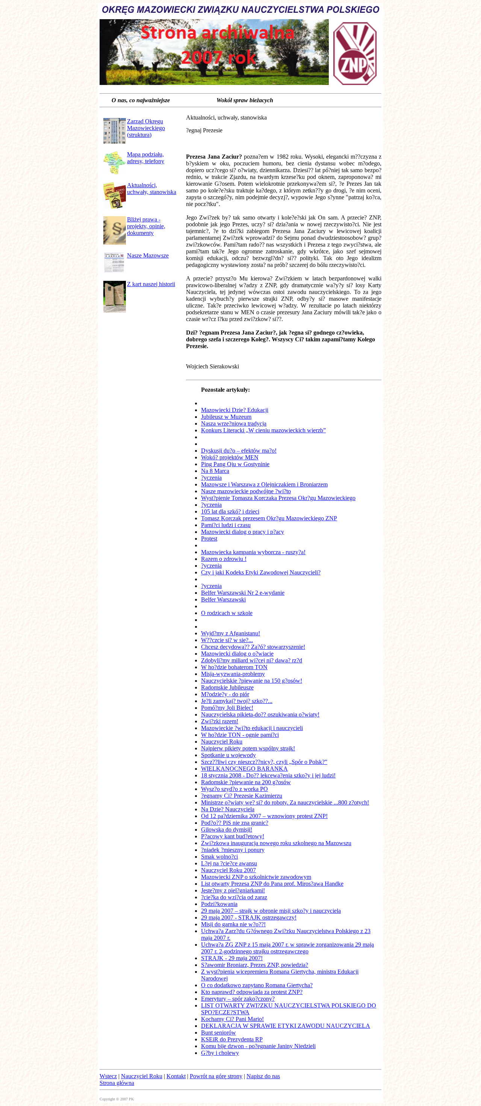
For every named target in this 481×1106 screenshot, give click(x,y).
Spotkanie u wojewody (228, 755)
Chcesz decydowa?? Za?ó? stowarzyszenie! (253, 647)
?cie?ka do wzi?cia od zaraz (234, 897)
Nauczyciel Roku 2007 (228, 870)
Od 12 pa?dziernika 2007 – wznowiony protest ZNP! (264, 816)
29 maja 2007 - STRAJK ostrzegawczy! (248, 917)
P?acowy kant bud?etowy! (232, 836)
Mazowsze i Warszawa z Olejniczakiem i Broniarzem (264, 484)
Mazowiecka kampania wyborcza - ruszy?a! (253, 552)
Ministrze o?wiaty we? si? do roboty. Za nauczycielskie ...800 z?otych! (285, 802)
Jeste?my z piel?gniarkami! (233, 890)
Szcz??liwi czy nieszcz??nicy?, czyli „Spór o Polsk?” (264, 762)
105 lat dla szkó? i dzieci (230, 511)
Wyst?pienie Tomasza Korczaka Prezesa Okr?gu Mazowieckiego (278, 498)
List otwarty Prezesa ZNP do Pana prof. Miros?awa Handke (272, 883)
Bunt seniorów (218, 1032)
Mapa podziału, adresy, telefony (145, 157)
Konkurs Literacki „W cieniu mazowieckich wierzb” (263, 430)
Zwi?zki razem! (219, 721)
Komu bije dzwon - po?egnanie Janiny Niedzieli (258, 1046)
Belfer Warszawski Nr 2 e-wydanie (242, 592)
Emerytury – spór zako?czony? (238, 998)
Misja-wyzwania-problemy (233, 674)
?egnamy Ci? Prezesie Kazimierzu (241, 795)
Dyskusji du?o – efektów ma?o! (239, 450)
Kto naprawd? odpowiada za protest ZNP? (252, 992)
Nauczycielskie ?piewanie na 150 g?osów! (251, 680)
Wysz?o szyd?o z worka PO (234, 789)
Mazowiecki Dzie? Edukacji (234, 410)
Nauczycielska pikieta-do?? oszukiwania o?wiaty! (260, 714)
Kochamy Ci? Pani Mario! (232, 1019)
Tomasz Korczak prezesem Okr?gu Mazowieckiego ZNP (269, 518)
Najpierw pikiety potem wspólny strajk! (248, 748)
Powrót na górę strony (216, 1076)
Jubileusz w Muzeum (226, 417)
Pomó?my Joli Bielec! (227, 708)
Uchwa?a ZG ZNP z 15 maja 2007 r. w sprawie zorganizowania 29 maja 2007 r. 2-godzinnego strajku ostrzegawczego (287, 947)
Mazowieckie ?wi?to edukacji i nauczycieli (252, 728)
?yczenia (211, 477)
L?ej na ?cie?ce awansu (229, 863)
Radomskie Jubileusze (227, 687)
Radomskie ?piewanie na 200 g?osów (246, 782)
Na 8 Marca (215, 471)
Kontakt (176, 1076)
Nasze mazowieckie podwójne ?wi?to (246, 491)
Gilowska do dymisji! (226, 829)
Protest (209, 538)
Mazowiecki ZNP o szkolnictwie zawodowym (256, 877)
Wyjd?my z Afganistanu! (230, 633)
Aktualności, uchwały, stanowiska (151, 188)
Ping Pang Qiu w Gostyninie (235, 464)
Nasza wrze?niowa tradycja (233, 423)
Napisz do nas (263, 1076)
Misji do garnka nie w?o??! (233, 924)
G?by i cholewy (220, 1053)
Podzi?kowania (219, 904)
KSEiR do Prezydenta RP (232, 1039)
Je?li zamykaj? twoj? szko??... (236, 701)
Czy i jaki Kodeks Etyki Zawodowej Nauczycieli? (261, 572)
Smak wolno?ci (219, 856)
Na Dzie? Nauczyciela (227, 809)
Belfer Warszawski (223, 599)
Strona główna (117, 1083)
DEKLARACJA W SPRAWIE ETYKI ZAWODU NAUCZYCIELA (285, 1026)
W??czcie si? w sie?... (227, 640)
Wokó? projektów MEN (230, 457)
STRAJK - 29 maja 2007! (232, 958)
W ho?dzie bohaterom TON (234, 667)
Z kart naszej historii (151, 284)
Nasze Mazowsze (148, 255)
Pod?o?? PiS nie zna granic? (234, 823)
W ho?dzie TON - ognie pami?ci (240, 735)
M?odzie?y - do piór (225, 694)
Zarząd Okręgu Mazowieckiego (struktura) (146, 128)
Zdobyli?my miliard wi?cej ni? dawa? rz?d (251, 660)
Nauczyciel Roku (221, 741)
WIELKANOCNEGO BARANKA (244, 768)
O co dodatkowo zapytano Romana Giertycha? (257, 985)
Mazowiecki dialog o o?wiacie (237, 653)
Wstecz (108, 1076)
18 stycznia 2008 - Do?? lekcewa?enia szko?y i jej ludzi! (268, 775)
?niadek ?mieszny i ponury (233, 850)
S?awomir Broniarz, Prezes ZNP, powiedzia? (254, 965)
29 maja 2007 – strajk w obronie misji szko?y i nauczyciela (271, 911)
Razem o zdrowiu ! (224, 559)
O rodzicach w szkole (227, 613)
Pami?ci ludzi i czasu (226, 525)
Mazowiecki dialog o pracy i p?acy (242, 532)
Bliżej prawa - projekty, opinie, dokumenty (146, 226)
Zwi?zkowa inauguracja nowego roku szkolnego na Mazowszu (276, 843)
